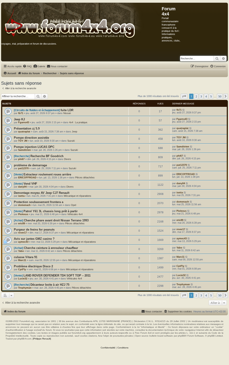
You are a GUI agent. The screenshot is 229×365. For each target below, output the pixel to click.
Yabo (21, 251)
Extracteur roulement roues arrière (47, 174)
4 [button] (206, 96)
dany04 (22, 186)
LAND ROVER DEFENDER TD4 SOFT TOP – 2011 (57, 275)
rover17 (22, 232)
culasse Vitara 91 (25, 257)
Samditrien (24, 150)
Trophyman (25, 287)
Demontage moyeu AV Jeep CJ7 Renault (41, 192)
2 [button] (196, 96)
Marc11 (22, 260)
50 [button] (219, 96)
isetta (21, 195)
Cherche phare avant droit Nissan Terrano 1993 (56, 220)
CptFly (22, 269)
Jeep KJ (19, 119)
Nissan (67, 113)
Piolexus (23, 214)
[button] (184, 96)
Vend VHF (30, 183)
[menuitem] (27, 66)
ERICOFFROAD (27, 177)
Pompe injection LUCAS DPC (34, 147)
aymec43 (23, 241)
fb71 (20, 113)
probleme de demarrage (30, 165)
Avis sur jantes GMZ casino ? (34, 238)
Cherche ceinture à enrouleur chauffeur (51, 248)
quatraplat (24, 131)
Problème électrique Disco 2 (33, 266)
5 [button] (211, 96)
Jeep (74, 131)
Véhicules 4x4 (75, 214)
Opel (73, 205)
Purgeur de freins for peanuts (34, 229)
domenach (24, 205)
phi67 (21, 159)
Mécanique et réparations (77, 195)
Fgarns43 (23, 122)
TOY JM (22, 140)
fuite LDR (67, 110)
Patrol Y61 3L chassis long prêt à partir (50, 211)
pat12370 (23, 168)
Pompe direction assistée (31, 137)
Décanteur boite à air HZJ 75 (49, 284)
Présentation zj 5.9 (27, 128)
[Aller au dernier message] (183, 109)
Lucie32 (22, 278)
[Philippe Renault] (42, 338)
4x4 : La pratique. (78, 122)
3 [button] (201, 96)
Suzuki (71, 140)
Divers (67, 159)
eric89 (21, 223)
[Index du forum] (81, 21)
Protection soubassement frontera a (38, 202)
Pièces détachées (85, 177)
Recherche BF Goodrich (47, 156)
